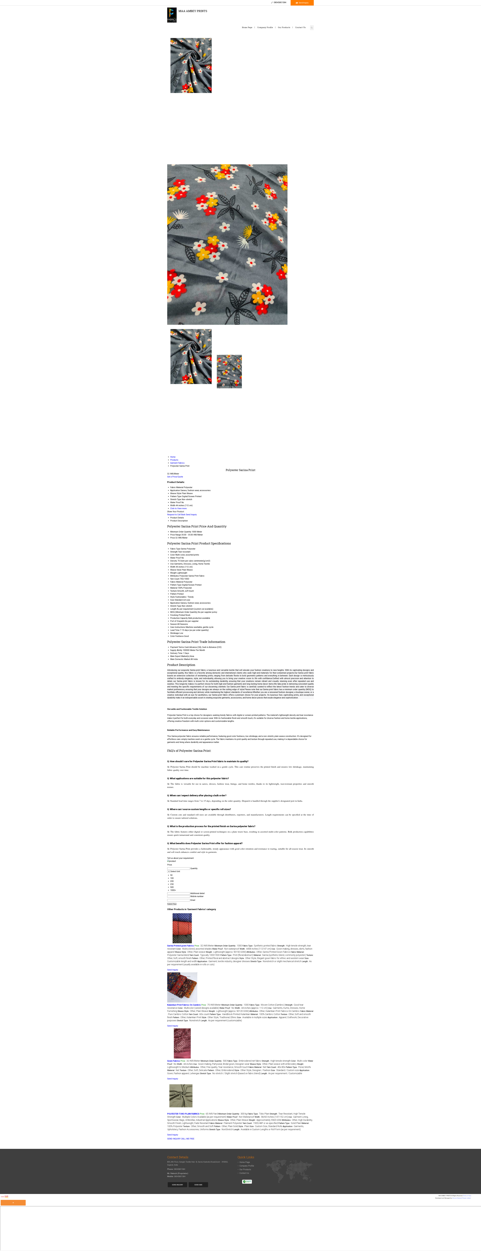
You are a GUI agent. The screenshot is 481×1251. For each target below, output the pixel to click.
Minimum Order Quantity (180, 532)
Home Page (247, 27)
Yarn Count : (205, 955)
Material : (280, 955)
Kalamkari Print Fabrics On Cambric (184, 1005)
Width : (255, 949)
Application (175, 603)
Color (172, 555)
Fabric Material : (257, 1067)
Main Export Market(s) (180, 656)
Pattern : (215, 958)
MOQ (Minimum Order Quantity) (184, 612)
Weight (173, 573)
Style (172, 597)
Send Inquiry (304, 3)
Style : (271, 958)
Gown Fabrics (173, 1061)
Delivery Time (176, 653)
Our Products (284, 27)
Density (173, 561)
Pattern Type (175, 585)
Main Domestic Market (180, 659)
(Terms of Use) (467, 1195)
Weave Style (175, 570)
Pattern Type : (236, 955)
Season (173, 624)
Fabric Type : (259, 946)
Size (172, 600)
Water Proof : (225, 949)
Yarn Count (174, 579)
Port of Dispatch (177, 621)
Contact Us (300, 27)
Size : (252, 1017)
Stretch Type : (275, 961)
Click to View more (178, 508)
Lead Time (174, 630)
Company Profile (265, 27)
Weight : (226, 952)
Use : (221, 1064)
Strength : (276, 1061)
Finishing (174, 615)
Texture (173, 591)
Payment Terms (177, 647)
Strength (174, 552)
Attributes (174, 576)
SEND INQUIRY (174, 1139)
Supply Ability (176, 650)
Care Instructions (177, 627)
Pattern (173, 594)
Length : (221, 1020)
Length (173, 609)
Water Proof (175, 558)
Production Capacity (179, 618)
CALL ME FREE (187, 1139)
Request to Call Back (176, 514)
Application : (223, 961)
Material (173, 588)
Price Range (175, 535)
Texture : (193, 1070)
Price (172, 538)
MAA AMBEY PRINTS (192, 12)
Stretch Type (175, 606)
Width (172, 567)
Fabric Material (176, 582)
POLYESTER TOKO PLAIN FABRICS (183, 1114)
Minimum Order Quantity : (228, 946)
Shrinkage (174, 633)
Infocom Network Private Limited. (461, 1198)
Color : (194, 949)
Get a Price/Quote (175, 477)
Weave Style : (190, 952)
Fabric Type (175, 549)
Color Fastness (177, 636)
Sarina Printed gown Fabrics (180, 946)
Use (172, 564)
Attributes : (268, 952)
